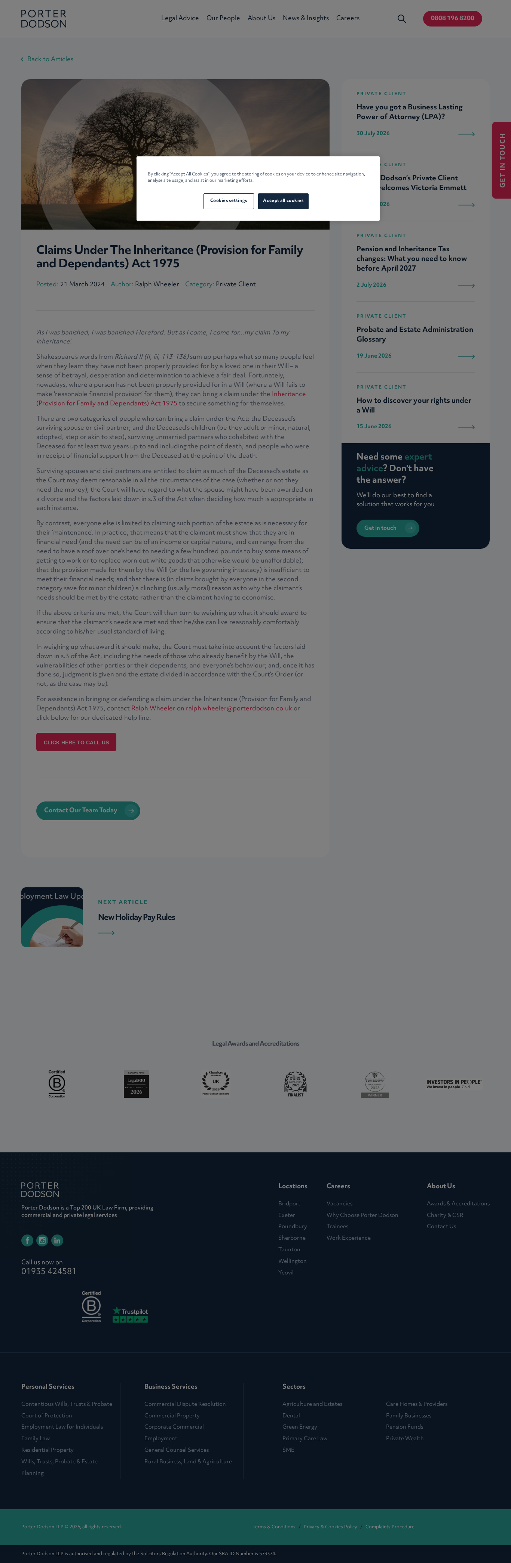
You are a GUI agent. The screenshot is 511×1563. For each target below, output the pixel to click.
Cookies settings (228, 200)
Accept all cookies (283, 200)
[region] (258, 188)
